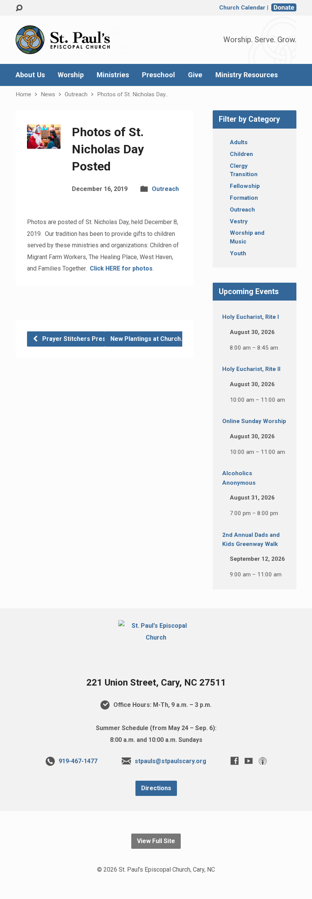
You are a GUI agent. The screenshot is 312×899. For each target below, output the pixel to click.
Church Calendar (242, 7)
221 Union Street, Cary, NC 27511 (156, 682)
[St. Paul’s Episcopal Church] (155, 637)
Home (23, 94)
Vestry (239, 221)
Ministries (113, 75)
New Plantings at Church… (148, 338)
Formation (244, 197)
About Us (30, 75)
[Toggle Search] (19, 8)
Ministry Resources (246, 75)
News (48, 94)
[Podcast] (263, 761)
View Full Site (156, 841)
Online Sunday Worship (254, 421)
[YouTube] (249, 761)
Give (195, 75)
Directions (156, 788)
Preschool (158, 75)
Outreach (76, 94)
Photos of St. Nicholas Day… (133, 94)
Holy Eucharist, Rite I (250, 316)
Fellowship (245, 186)
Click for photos (121, 268)
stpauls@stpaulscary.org (170, 761)
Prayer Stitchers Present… (80, 338)
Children (241, 154)
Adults (239, 142)
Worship (71, 75)
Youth (238, 253)
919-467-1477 (78, 761)
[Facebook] (235, 761)
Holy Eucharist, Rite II (251, 369)
